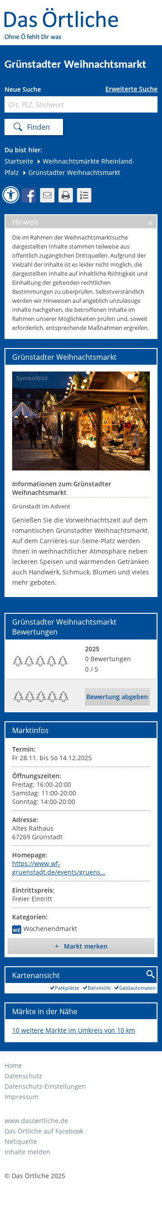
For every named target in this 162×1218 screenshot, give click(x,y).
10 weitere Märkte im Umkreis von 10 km (73, 1030)
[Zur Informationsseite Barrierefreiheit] (11, 195)
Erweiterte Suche (131, 89)
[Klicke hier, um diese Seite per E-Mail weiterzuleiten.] (47, 195)
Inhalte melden (27, 1151)
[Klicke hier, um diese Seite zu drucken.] (65, 195)
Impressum (21, 1096)
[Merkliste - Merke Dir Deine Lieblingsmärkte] (84, 195)
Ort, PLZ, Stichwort (44, 90)
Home (13, 1065)
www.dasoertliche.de (36, 1120)
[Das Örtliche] (65, 13)
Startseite (18, 161)
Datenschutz (23, 1076)
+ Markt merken (81, 946)
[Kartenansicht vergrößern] (151, 974)
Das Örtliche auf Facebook (43, 1131)
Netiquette (20, 1141)
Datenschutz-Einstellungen (45, 1086)
